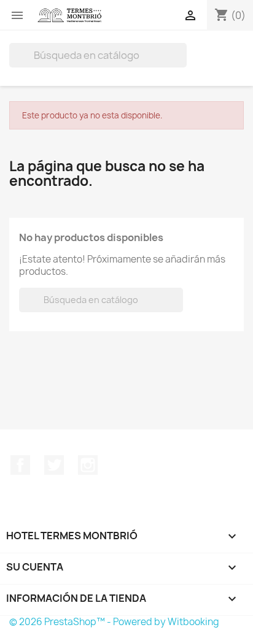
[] (181, 63)
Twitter (54, 465)
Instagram (88, 465)
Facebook (20, 465)
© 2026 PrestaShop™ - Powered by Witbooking (114, 621)
